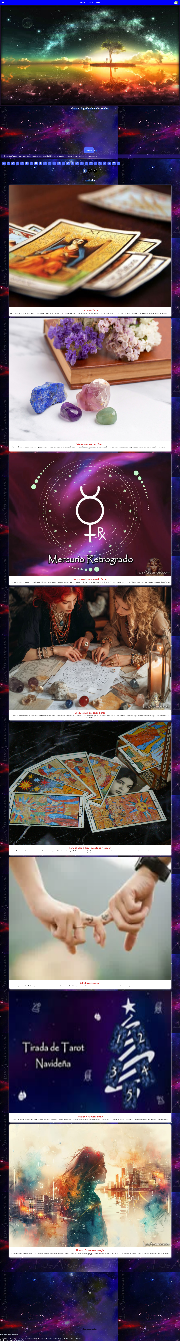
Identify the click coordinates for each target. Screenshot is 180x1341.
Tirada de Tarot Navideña (90, 1116)
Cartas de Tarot (90, 310)
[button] (85, 170)
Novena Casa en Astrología (90, 1250)
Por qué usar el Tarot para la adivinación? (90, 847)
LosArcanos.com (18, 1340)
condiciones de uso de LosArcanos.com (68, 1338)
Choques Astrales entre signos (90, 712)
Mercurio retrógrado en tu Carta (90, 579)
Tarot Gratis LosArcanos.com (9, 1334)
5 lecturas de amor (90, 982)
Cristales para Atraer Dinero (90, 444)
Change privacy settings (90, 1329)
